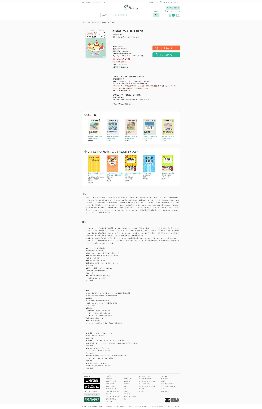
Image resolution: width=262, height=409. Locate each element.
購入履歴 (141, 391)
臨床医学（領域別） (111, 386)
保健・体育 (127, 394)
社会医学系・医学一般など (113, 391)
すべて (88, 22)
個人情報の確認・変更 (145, 378)
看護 (98, 22)
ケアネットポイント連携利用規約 (137, 406)
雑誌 (93, 22)
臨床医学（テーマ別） (112, 389)
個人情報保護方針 (92, 406)
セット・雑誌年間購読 (130, 396)
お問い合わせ (176, 2)
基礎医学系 (109, 378)
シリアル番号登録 (92, 395)
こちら (131, 104)
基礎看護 (108, 394)
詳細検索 (156, 11)
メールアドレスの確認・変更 (147, 381)
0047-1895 (124, 65)
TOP (83, 22)
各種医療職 (127, 381)
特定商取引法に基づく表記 (121, 406)
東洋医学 (126, 383)
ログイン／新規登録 (173, 8)
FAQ (162, 389)
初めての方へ (154, 2)
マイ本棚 (141, 389)
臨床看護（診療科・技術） (113, 396)
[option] (97, 130)
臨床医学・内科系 (111, 381)
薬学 (125, 389)
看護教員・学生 (128, 378)
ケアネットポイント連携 (168, 386)
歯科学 (125, 391)
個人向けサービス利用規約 (105, 406)
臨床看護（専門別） (111, 399)
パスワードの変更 (144, 383)
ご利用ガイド (165, 2)
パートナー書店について (168, 383)
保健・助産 (109, 401)
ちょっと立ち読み (166, 55)
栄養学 (125, 386)
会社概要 (84, 406)
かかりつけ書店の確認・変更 (147, 386)
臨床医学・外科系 (111, 383)
